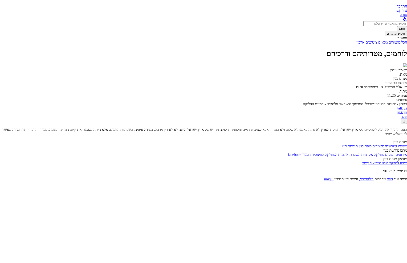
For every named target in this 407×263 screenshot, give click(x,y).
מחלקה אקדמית (372, 155)
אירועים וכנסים (396, 155)
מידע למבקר (397, 163)
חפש (402, 28)
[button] (402, 6)
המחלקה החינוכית (324, 155)
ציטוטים (371, 42)
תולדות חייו (350, 146)
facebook (294, 155)
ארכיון (360, 42)
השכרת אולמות (349, 155)
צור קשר (368, 163)
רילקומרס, (366, 179)
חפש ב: (402, 38)
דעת (390, 179)
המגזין (306, 155)
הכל (404, 42)
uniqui (329, 179)
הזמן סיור (381, 163)
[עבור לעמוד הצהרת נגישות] (405, 19)
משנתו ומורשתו (396, 146)
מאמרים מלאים (389, 42)
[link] (401, 10)
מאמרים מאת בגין (371, 146)
